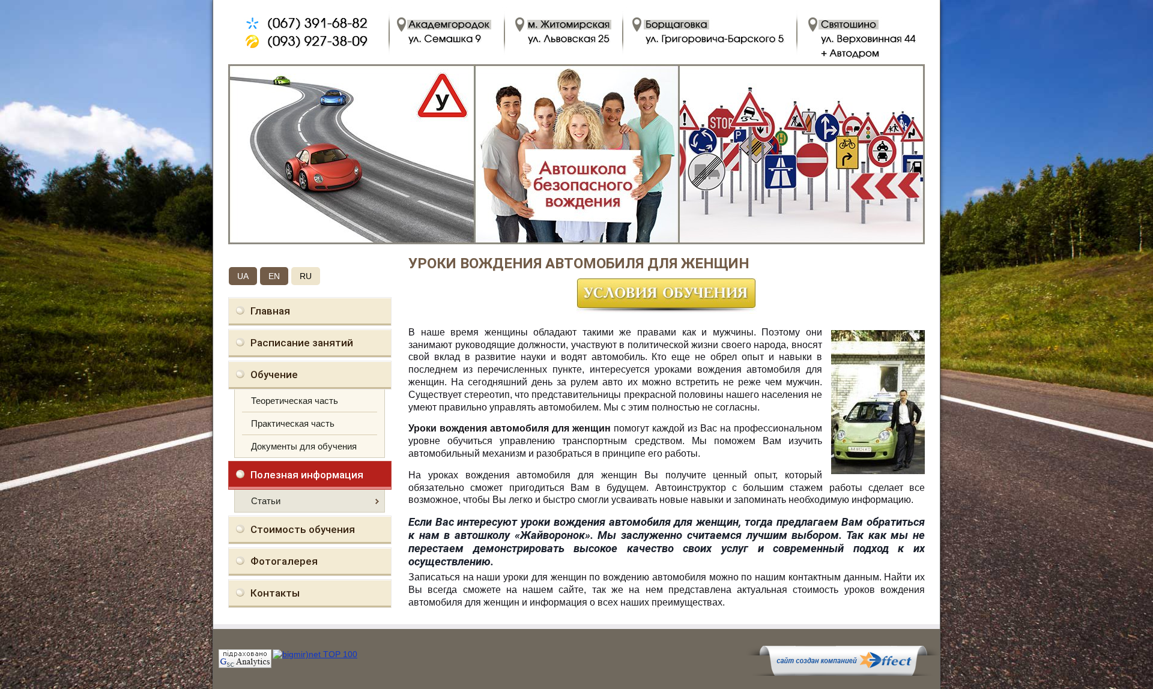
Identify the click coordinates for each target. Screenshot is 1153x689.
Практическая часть (292, 423)
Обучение (274, 375)
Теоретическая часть (294, 401)
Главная (270, 311)
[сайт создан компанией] (843, 673)
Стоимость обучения (302, 529)
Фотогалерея (284, 561)
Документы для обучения (304, 446)
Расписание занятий (301, 343)
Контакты (275, 593)
